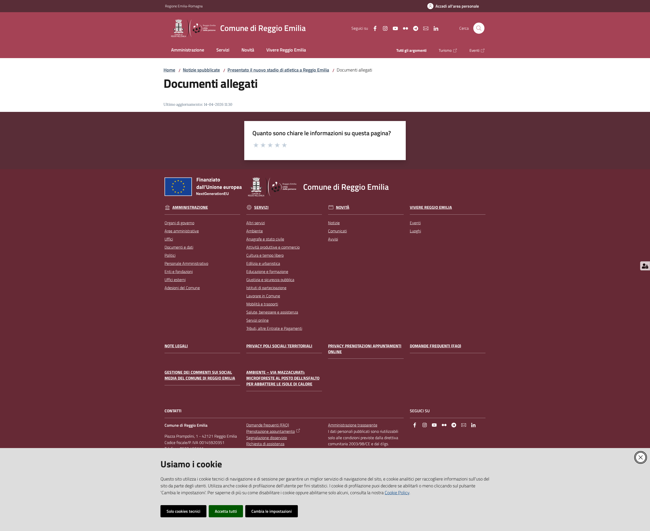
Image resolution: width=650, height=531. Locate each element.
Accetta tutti (226, 511)
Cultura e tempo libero (265, 255)
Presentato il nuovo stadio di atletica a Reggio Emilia (278, 69)
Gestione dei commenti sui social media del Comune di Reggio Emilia (200, 375)
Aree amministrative (182, 231)
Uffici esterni (175, 280)
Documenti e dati (179, 247)
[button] (479, 28)
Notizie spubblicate (201, 69)
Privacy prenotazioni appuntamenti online (364, 349)
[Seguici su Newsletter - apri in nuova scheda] (424, 28)
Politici (170, 255)
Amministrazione (190, 207)
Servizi (261, 207)
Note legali (176, 346)
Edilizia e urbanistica (263, 263)
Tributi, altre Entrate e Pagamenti (274, 328)
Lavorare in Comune (263, 296)
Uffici (169, 239)
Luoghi (415, 231)
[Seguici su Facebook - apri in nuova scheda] (373, 28)
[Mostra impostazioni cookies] (645, 265)
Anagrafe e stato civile (265, 239)
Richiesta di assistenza (265, 444)
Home (169, 69)
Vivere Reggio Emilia (431, 207)
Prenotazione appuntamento (270, 431)
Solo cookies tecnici (183, 511)
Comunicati (337, 231)
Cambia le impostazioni (271, 511)
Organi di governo (179, 223)
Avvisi (333, 239)
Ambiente (254, 231)
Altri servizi (255, 223)
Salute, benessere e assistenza (272, 312)
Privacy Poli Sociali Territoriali (279, 346)
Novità (342, 207)
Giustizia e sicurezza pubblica (270, 280)
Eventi (415, 223)
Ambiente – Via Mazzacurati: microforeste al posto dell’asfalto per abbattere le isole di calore (282, 378)
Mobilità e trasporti (262, 304)
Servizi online (257, 320)
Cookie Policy (397, 492)
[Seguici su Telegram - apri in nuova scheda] (414, 28)
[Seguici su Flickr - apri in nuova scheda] (403, 28)
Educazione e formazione (267, 271)
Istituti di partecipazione (266, 288)
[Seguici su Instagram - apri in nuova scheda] (383, 28)
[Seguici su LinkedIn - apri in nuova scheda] (434, 28)
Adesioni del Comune (182, 288)
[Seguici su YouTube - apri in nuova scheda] (393, 28)
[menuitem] (187, 50)
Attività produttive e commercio (273, 247)
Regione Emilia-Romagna (184, 6)
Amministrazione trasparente (352, 425)
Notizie (334, 223)
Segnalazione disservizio (266, 438)
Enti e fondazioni (179, 271)
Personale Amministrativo (186, 263)
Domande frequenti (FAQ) (435, 346)
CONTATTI (173, 411)
